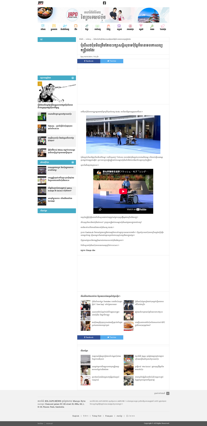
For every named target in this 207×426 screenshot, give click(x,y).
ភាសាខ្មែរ (119, 415)
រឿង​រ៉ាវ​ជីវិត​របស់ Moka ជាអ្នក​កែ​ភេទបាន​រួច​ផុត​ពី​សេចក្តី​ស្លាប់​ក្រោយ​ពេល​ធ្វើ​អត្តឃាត (61, 151)
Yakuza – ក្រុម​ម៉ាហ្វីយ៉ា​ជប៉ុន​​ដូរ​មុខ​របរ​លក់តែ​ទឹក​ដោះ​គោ (60, 127)
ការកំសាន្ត (98, 29)
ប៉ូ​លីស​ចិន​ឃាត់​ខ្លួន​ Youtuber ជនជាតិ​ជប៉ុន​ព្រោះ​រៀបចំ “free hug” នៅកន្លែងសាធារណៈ (107, 303)
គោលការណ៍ (49, 423)
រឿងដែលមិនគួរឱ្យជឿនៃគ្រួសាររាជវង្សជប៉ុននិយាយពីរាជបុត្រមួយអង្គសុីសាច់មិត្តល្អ (55, 106)
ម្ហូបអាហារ (54, 29)
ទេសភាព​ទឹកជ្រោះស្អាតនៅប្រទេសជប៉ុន (60, 114)
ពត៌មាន (43, 29)
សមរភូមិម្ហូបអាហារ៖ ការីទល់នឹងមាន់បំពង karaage (60, 199)
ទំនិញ (108, 29)
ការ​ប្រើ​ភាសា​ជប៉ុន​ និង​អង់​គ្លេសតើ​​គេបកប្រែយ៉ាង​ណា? (61, 139)
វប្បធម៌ (141, 29)
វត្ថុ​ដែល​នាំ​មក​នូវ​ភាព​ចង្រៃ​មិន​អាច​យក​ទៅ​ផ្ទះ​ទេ (149, 311)
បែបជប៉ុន (163, 29)
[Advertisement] (123, 86)
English (75, 415)
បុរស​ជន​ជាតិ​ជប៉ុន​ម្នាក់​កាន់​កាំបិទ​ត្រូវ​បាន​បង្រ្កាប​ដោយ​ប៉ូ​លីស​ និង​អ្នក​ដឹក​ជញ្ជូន (105, 313)
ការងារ (152, 29)
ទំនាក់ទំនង (40, 423)
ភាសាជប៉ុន (130, 29)
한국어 (85, 415)
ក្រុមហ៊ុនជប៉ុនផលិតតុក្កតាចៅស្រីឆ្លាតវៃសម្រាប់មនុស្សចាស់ (105, 378)
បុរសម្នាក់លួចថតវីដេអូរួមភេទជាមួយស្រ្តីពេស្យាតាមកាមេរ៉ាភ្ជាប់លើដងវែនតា (105, 368)
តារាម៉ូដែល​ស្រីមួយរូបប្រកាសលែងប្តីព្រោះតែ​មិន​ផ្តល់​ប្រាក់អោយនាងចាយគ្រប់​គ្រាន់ (107, 324)
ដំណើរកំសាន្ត (65, 29)
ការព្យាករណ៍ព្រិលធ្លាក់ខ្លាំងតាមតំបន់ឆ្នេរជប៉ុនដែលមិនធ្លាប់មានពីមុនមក (106, 358)
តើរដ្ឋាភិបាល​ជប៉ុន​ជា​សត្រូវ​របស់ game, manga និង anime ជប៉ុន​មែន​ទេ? (60, 189)
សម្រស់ (119, 29)
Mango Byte (79, 401)
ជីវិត (76, 29)
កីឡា (86, 29)
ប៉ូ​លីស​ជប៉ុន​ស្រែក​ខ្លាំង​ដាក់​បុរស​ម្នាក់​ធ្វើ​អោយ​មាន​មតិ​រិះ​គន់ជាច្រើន (149, 303)
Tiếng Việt (96, 415)
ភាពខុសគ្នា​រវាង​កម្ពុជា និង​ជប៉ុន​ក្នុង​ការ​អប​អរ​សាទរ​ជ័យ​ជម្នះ (60, 168)
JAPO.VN (120, 401)
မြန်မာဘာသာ (130, 415)
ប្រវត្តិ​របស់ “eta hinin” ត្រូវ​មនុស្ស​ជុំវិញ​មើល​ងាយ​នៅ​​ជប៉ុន (149, 368)
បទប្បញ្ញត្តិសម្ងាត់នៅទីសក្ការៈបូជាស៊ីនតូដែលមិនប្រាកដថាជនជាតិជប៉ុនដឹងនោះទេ (61, 179)
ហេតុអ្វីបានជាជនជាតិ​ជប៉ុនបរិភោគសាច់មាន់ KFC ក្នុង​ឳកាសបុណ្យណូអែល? (150, 324)
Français (109, 415)
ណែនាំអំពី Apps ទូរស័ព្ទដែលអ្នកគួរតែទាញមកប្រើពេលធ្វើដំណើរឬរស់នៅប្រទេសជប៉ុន (149, 358)
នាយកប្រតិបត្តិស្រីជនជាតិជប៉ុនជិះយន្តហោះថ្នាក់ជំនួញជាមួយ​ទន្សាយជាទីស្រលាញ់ (149, 378)
